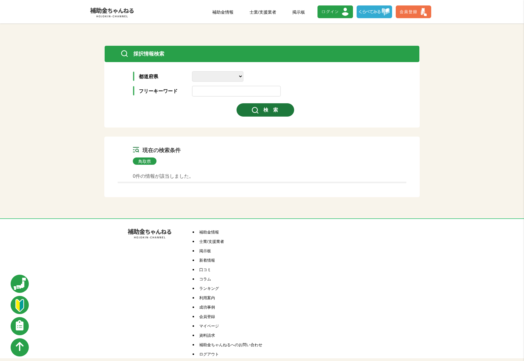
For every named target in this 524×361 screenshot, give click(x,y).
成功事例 (207, 307)
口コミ (205, 269)
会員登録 (207, 316)
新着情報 (207, 260)
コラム (205, 279)
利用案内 (207, 298)
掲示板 (298, 12)
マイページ (209, 326)
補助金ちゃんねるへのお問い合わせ (230, 345)
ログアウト (209, 354)
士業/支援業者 (263, 12)
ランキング (209, 288)
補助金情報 (222, 12)
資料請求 (207, 335)
